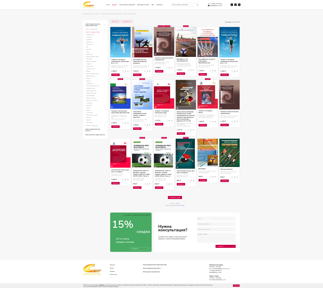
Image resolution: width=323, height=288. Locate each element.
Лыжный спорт (90, 88)
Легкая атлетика (226, 169)
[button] (104, 25)
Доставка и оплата (143, 5)
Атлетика (89, 37)
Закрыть (236, 285)
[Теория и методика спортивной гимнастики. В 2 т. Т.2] (229, 42)
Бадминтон (89, 42)
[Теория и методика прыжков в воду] (164, 94)
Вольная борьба (91, 61)
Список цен (113, 274)
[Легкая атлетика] (229, 153)
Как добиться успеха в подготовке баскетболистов (207, 61)
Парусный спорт (91, 93)
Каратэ (88, 78)
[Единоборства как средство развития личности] (142, 42)
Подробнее (135, 248)
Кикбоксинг (89, 83)
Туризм (88, 110)
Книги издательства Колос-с (92, 130)
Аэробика (89, 39)
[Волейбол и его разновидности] (186, 42)
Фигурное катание (91, 115)
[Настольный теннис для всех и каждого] (120, 153)
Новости (112, 265)
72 (239, 22)
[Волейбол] (208, 152)
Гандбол (88, 64)
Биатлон (88, 49)
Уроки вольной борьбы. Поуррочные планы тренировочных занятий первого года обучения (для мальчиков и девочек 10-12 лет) (186, 116)
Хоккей (88, 120)
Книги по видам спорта (93, 32)
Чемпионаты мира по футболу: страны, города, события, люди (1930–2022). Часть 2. (141, 173)
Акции (112, 268)
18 (235, 22)
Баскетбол (89, 44)
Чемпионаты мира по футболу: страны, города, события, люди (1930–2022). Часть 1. (163, 173)
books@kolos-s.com (216, 6)
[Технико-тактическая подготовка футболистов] (120, 94)
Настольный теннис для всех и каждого (120, 171)
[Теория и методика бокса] (208, 94)
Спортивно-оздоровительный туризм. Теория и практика (139, 114)
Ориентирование (91, 91)
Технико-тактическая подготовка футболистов (120, 112)
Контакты (160, 5)
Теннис (88, 108)
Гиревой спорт (90, 69)
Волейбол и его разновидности (182, 60)
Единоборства (90, 76)
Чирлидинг (89, 122)
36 (237, 22)
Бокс (87, 52)
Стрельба (89, 105)
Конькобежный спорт (92, 86)
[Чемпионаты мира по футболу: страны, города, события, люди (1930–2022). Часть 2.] (142, 153)
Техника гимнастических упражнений (164, 59)
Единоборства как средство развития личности (140, 61)
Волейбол (89, 59)
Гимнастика (89, 66)
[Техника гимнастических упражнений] (164, 41)
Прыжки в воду (91, 98)
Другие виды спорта (92, 73)
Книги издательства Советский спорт (92, 24)
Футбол (88, 117)
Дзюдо (88, 71)
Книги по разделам (91, 29)
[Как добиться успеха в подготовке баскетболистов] (208, 42)
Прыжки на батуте (91, 100)
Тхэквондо (89, 112)
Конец (182, 205)
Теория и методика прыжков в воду (162, 112)
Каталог (114, 5)
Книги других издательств (95, 135)
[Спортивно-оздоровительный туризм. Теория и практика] (142, 95)
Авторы (112, 271)
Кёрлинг (88, 81)
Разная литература (91, 125)
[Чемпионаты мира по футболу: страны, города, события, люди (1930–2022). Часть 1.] (164, 153)
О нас (108, 5)
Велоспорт (89, 54)
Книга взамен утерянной (127, 5)
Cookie (101, 285)
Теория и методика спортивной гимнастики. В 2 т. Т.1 (120, 61)
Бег (87, 47)
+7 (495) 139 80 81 (216, 4)
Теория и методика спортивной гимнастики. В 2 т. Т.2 (229, 61)
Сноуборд (89, 103)
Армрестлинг (90, 34)
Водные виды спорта (92, 56)
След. (179, 205)
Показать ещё (175, 197)
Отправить (221, 246)
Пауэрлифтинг (90, 95)
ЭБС (152, 5)
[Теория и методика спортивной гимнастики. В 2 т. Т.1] (120, 42)
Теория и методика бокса (205, 111)
